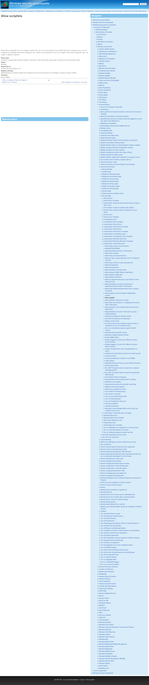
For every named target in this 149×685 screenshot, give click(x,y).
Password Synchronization (107, 584)
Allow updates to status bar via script (117, 300)
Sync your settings (105, 615)
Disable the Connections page (111, 176)
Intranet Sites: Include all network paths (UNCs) (119, 208)
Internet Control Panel (103, 11)
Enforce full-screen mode (109, 162)
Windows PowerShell (105, 654)
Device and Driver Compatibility (109, 80)
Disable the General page (110, 181)
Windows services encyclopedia (103, 673)
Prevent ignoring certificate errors (112, 193)
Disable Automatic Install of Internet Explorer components (119, 140)
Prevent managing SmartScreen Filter (113, 471)
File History (102, 100)
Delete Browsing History (108, 138)
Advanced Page (107, 169)
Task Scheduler (104, 620)
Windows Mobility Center (107, 651)
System (100, 44)
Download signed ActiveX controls (116, 332)
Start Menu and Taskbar (105, 42)
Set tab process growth (108, 502)
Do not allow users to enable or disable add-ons (116, 159)
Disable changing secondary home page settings (116, 152)
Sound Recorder (104, 610)
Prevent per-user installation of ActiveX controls (116, 482)
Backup (101, 63)
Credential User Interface (107, 71)
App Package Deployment (107, 54)
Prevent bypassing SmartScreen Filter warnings (116, 451)
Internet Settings (106, 439)
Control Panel (102, 34)
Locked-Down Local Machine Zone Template (118, 236)
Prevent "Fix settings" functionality (111, 107)
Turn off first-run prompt (112, 394)
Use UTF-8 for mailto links (110, 437)
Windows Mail (103, 639)
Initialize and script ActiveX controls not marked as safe (122, 353)
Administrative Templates (54, 11)
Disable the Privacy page (110, 184)
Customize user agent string (110, 135)
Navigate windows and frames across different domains (122, 363)
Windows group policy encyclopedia (14, 11)
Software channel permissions (114, 387)
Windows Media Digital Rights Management (113, 644)
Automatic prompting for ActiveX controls (118, 316)
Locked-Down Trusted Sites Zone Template (117, 413)
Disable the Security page (110, 188)
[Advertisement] (44, 33)
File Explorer (103, 97)
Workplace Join (104, 668)
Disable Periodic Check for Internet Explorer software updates (120, 145)
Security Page (117, 11)
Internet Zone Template (111, 200)
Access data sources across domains (117, 246)
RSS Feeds (102, 591)
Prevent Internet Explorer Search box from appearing (118, 447)
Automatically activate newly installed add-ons (115, 126)
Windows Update (104, 663)
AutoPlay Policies (104, 61)
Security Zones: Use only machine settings (114, 499)
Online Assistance (104, 581)
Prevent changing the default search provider (115, 463)
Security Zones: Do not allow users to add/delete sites (118, 494)
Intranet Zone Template (111, 217)
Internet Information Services (108, 567)
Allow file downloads (111, 265)
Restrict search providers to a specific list (114, 490)
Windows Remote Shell (106, 661)
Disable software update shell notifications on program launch (120, 157)
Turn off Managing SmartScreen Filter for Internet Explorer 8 (120, 523)
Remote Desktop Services (107, 593)
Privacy (103, 487)
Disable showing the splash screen (112, 155)
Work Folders (103, 666)
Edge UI (101, 85)
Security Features (106, 492)
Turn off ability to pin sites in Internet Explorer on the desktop (120, 530)
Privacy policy (90, 680)
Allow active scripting (111, 253)
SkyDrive (102, 605)
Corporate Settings (107, 133)
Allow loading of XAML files (113, 275)
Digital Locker (103, 83)
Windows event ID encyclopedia (103, 22)
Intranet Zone (108, 215)
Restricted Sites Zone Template (114, 418)
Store (100, 612)
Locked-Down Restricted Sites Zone (115, 239)
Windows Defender (105, 629)
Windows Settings (101, 30)
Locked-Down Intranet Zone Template (116, 231)
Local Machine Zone (110, 219)
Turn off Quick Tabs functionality (111, 526)
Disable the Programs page (111, 186)
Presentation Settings (106, 588)
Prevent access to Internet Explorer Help (113, 449)
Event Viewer (103, 92)
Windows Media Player (106, 646)
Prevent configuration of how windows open (114, 466)
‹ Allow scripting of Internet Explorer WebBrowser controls (14, 81)
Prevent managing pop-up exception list (113, 473)
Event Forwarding (104, 88)
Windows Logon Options (107, 637)
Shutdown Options (105, 603)
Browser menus (106, 128)
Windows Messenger (105, 649)
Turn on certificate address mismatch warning (118, 432)
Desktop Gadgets (104, 73)
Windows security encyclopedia (29, 3)
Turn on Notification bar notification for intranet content (121, 427)
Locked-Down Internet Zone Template (116, 227)
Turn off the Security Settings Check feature (114, 550)
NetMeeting (102, 574)
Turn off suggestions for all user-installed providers (117, 545)
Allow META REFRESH (112, 248)
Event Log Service (105, 90)
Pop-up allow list (106, 444)
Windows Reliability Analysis (108, 656)
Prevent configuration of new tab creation (114, 468)
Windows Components (72, 11)
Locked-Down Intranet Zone (113, 229)
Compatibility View (106, 130)
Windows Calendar (105, 622)
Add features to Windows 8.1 (108, 51)
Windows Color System (106, 625)
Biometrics (102, 66)
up (48, 80)
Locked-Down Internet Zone (113, 224)
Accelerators (105, 109)
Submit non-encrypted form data (115, 389)
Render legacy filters (111, 365)
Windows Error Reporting (107, 632)
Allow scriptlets (110, 298)
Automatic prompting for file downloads (117, 318)
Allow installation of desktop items (116, 270)
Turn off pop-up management (110, 542)
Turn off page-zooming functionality (112, 540)
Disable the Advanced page (111, 174)
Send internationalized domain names (114, 435)
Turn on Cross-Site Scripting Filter (116, 396)
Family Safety (103, 95)
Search (101, 596)
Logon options (109, 361)
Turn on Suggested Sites (108, 559)
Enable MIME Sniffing (112, 337)
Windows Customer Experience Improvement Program (116, 627)
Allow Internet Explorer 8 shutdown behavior (115, 116)
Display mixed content (112, 321)
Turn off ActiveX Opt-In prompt (110, 514)
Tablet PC (102, 617)
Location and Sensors (106, 569)
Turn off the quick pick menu (110, 555)
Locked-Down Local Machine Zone (115, 234)
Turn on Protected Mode (113, 399)
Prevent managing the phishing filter (112, 475)
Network (100, 37)
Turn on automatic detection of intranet (116, 430)
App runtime (103, 56)
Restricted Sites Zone (110, 415)
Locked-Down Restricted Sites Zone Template (118, 241)
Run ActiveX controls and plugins (115, 377)
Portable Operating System (107, 586)
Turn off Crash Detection (108, 518)
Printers (100, 39)
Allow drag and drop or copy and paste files (119, 263)
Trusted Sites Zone (110, 423)
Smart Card (102, 608)
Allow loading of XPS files (113, 277)
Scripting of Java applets (113, 382)
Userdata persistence (112, 406)
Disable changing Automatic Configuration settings (117, 147)
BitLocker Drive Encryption (107, 68)
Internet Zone (108, 198)
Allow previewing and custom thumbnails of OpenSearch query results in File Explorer (119, 285)
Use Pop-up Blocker (111, 403)
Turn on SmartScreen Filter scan (115, 401)
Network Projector (104, 579)
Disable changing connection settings (112, 150)
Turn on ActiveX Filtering (108, 557)
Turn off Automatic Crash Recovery (112, 516)
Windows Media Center (106, 642)
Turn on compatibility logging (110, 562)
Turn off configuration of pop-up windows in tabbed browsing (120, 538)
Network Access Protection (107, 576)
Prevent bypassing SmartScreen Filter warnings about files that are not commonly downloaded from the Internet (121, 455)
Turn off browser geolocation (110, 535)
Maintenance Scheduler (106, 571)
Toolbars (103, 511)
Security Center (104, 598)
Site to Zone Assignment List (113, 420)
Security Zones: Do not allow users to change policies (118, 497)
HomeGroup (103, 102)
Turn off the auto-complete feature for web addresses (118, 552)
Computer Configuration (35, 11)
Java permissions (110, 356)
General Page (106, 191)
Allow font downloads (112, 267)
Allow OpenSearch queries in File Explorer (118, 251)
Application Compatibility (107, 59)
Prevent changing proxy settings (111, 461)
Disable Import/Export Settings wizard (113, 143)
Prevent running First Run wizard (111, 485)
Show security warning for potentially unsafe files (120, 384)
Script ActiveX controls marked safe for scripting (120, 379)
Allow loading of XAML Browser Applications (119, 272)
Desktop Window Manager (107, 78)
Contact (82, 680)
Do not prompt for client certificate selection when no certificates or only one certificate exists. (122, 324)
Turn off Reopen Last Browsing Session (113, 528)
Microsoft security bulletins (101, 20)
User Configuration (100, 671)
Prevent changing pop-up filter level (112, 458)
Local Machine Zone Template (113, 222)
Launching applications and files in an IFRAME (120, 358)
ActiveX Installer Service (106, 49)
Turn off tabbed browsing (108, 547)
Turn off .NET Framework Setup (115, 391)
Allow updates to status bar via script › (74, 82)
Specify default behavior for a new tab (113, 504)
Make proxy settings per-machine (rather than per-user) (118, 442)
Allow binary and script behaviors (115, 256)
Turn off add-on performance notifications (114, 533)
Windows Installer (104, 634)
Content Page (106, 172)
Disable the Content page (110, 179)
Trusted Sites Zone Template (113, 425)
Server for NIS (103, 601)
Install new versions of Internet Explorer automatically (118, 164)
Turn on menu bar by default (110, 564)
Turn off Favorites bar (107, 521)
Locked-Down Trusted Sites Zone (134, 11)
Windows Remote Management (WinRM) (112, 658)
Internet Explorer (88, 11)
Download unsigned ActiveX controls (116, 335)
